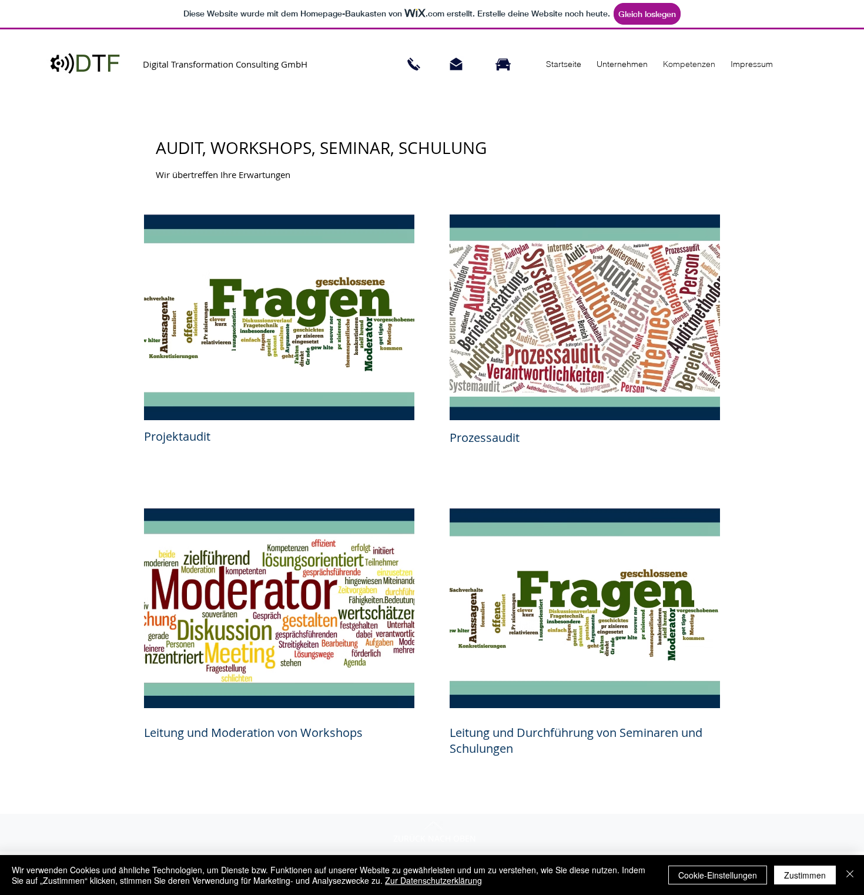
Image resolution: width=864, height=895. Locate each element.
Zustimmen (805, 875)
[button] (620, 64)
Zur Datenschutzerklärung (433, 880)
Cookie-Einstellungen (717, 875)
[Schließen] (850, 875)
